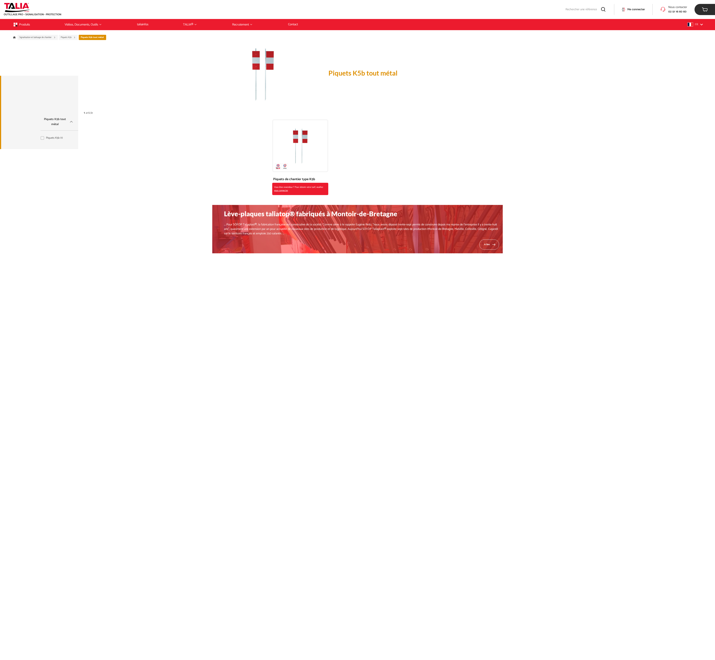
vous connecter (281, 190)
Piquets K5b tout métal (55, 122)
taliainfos (142, 24)
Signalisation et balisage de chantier (35, 37)
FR (696, 24)
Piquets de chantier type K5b (294, 179)
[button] (695, 24)
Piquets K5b (66, 37)
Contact (293, 24)
